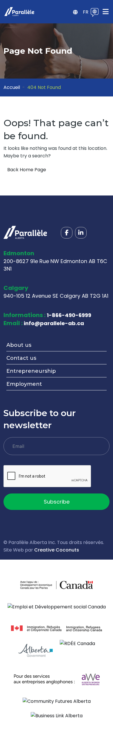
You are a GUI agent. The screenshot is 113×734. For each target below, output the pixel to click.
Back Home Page (26, 169)
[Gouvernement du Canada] (75, 585)
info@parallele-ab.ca (54, 323)
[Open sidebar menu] (75, 12)
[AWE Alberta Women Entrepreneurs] (91, 679)
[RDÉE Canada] (77, 643)
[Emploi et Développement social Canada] (57, 606)
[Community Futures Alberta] (57, 701)
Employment (24, 384)
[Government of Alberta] (35, 650)
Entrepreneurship (31, 371)
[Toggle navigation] (106, 11)
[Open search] (65, 12)
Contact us (21, 358)
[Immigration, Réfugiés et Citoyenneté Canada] (56, 628)
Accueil (11, 87)
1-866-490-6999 (69, 315)
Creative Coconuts (56, 550)
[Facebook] (66, 233)
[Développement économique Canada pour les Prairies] (38, 585)
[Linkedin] (81, 233)
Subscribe (57, 501)
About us (18, 345)
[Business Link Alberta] (57, 715)
